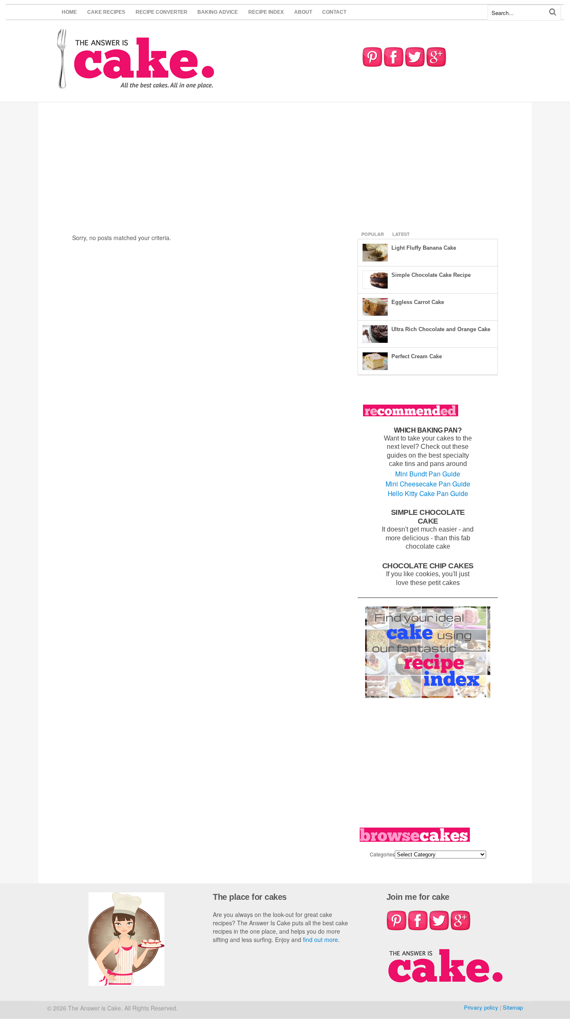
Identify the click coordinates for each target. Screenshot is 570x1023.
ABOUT (303, 12)
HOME (69, 12)
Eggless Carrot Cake (417, 302)
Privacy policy (481, 1007)
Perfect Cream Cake (416, 356)
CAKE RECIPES (106, 12)
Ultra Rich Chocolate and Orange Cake (440, 329)
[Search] (552, 12)
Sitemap (513, 1007)
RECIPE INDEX (266, 12)
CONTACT (334, 12)
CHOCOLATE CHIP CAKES (428, 565)
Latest (401, 234)
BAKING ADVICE (217, 12)
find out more (320, 939)
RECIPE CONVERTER (161, 12)
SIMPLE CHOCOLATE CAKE (428, 516)
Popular (372, 234)
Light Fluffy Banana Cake (423, 248)
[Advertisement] (285, 164)
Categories (382, 854)
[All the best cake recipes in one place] (135, 85)
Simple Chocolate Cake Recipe (431, 275)
